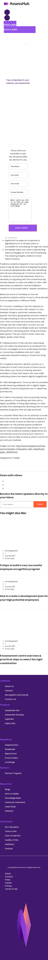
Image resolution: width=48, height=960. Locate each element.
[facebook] (6, 484)
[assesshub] (16, 5)
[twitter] (6, 481)
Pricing (3, 729)
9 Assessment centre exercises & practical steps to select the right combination (21, 659)
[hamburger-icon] (7, 12)
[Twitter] (27, 861)
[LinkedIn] (21, 861)
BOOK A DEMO (22, 228)
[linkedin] (6, 488)
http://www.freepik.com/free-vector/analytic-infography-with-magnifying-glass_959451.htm (23, 449)
